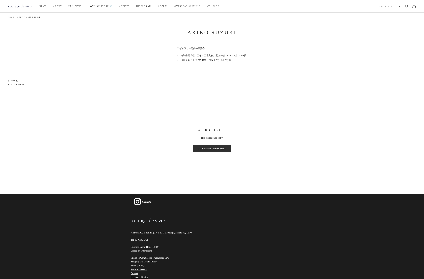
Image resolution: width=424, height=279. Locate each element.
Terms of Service (139, 269)
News (43, 6)
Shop (20, 17)
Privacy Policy (138, 265)
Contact (213, 6)
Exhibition (76, 6)
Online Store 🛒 (101, 6)
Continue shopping (212, 148)
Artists (124, 6)
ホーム (14, 80)
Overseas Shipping (187, 6)
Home (11, 17)
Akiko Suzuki (34, 17)
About (57, 6)
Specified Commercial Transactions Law (150, 258)
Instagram (143, 6)
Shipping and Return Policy (144, 261)
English (384, 6)
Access (163, 6)
